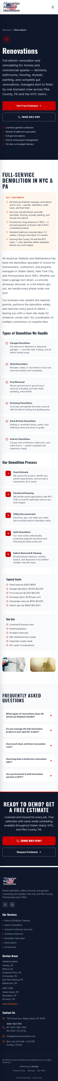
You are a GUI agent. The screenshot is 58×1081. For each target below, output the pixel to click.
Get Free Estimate (27, 105)
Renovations (10, 942)
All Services (10, 947)
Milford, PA (7, 969)
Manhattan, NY (9, 995)
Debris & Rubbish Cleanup (17, 920)
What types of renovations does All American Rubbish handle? (29, 715)
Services (6, 30)
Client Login (37, 1078)
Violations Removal (13, 934)
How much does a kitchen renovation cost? (29, 745)
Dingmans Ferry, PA (11, 972)
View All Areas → (11, 1004)
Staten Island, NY (10, 992)
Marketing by (29, 1066)
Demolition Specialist (14, 938)
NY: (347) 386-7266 (16, 1027)
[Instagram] (12, 904)
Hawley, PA (7, 965)
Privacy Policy (19, 1070)
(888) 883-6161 (31, 116)
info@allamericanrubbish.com (21, 1036)
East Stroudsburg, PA (12, 979)
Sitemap (31, 1070)
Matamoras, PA (9, 983)
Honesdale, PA (9, 976)
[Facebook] (5, 904)
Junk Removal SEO (23, 1078)
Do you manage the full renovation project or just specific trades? (29, 730)
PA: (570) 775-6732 (16, 1031)
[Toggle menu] (53, 7)
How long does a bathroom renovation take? (29, 760)
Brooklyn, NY (8, 999)
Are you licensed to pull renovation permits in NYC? (29, 775)
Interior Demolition (13, 925)
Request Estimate (27, 852)
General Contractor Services (18, 929)
